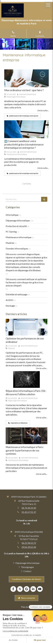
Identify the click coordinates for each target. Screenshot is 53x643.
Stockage (10, 305)
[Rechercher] (44, 199)
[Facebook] (13, 589)
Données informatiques (17, 248)
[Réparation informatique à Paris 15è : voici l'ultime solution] (26, 379)
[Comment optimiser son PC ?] (26, 327)
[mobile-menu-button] (48, 4)
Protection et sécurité (16, 226)
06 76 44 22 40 (29, 507)
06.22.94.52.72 (29, 543)
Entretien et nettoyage (16, 294)
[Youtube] (40, 589)
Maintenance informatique (18, 237)
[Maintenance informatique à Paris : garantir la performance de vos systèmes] (26, 435)
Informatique (12, 214)
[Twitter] (20, 589)
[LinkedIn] (33, 589)
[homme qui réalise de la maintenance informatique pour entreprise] (26, 129)
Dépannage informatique (18, 220)
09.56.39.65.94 (29, 547)
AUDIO (9, 300)
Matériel (10, 243)
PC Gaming (11, 231)
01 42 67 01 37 (29, 512)
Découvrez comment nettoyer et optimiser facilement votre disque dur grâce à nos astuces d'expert (26, 282)
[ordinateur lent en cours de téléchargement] (26, 78)
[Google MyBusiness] (26, 589)
